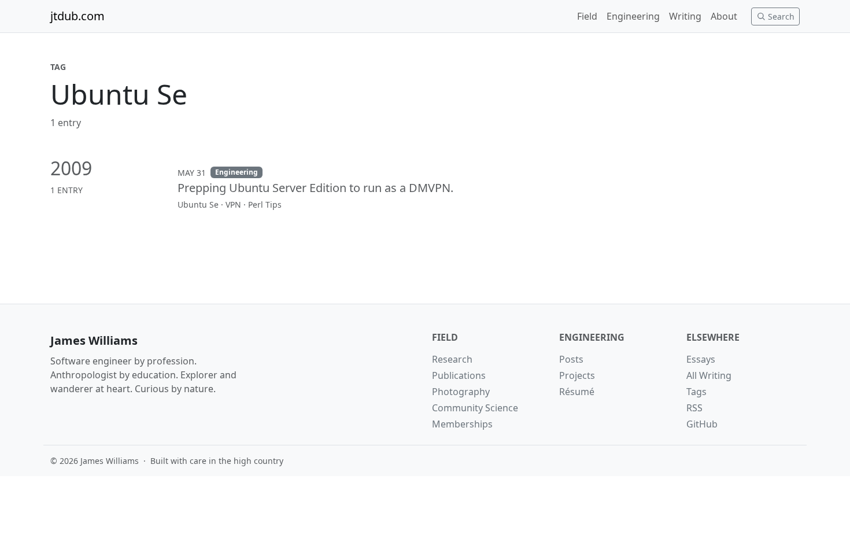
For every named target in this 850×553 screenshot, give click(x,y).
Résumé (576, 391)
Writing (685, 16)
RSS (694, 407)
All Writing (708, 375)
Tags (696, 391)
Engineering (633, 16)
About (724, 16)
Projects (577, 375)
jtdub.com (77, 16)
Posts (571, 359)
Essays (700, 359)
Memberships (462, 424)
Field (587, 16)
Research (452, 359)
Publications (459, 375)
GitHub (702, 424)
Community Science (475, 407)
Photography (461, 391)
